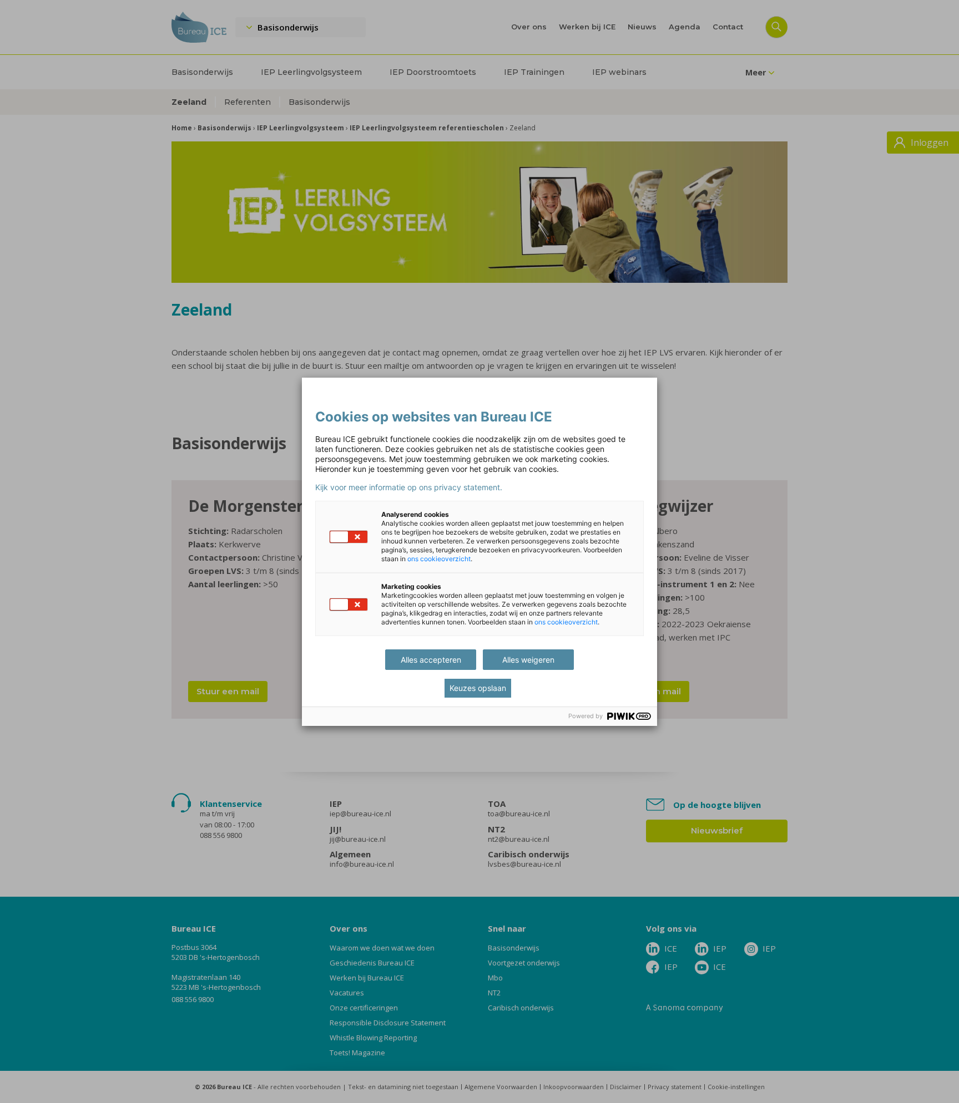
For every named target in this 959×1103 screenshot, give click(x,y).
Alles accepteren (431, 659)
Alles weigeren (528, 659)
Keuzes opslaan (478, 688)
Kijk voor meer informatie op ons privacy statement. (408, 487)
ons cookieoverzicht (439, 559)
